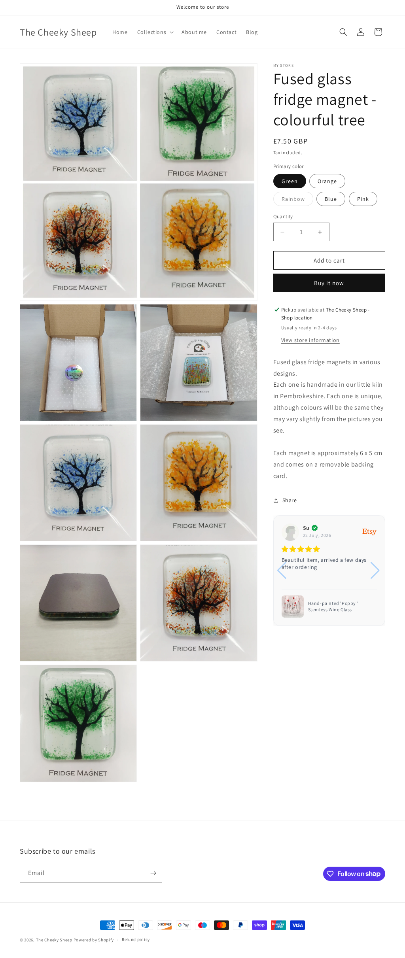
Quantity (283, 216)
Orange (327, 181)
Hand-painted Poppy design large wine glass (339, 606)
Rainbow (297, 200)
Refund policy (136, 939)
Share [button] (289, 500)
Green (290, 181)
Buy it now (329, 283)
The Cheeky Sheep (54, 940)
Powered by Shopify (94, 940)
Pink (363, 198)
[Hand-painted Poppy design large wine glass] (293, 606)
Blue (331, 198)
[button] (154, 32)
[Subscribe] (153, 873)
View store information (310, 340)
